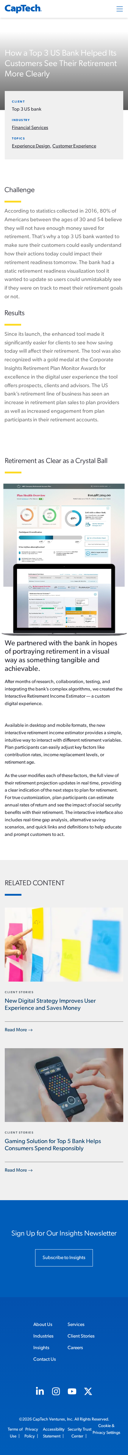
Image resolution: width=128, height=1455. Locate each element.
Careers (75, 1348)
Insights (41, 1348)
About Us (42, 1324)
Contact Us (44, 1359)
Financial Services (30, 127)
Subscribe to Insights (64, 1257)
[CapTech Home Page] (23, 8)
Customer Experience (74, 146)
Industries (43, 1336)
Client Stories (81, 1336)
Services (76, 1324)
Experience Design (31, 146)
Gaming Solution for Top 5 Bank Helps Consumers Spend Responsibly (53, 1145)
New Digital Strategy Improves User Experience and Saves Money (50, 1004)
